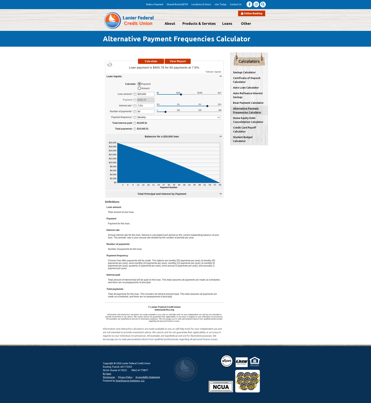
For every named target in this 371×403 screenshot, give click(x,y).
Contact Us (236, 4)
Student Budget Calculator (243, 139)
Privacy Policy (125, 377)
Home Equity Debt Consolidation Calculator (248, 120)
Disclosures (109, 377)
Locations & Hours (201, 4)
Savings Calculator (244, 72)
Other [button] (246, 24)
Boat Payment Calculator (248, 102)
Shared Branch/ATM (177, 4)
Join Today (220, 4)
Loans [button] (227, 24)
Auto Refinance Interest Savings (248, 95)
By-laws (107, 373)
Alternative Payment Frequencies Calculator (247, 110)
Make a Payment (154, 4)
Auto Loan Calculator (246, 87)
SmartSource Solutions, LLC (130, 380)
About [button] (170, 24)
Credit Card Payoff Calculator (244, 129)
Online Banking (252, 13)
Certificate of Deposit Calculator (246, 80)
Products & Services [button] (199, 24)
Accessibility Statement (148, 377)
